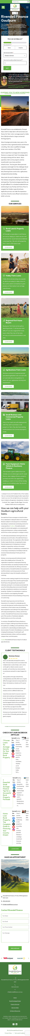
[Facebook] (13, 745)
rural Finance (22, 234)
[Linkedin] (13, 748)
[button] (7, 726)
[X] (13, 751)
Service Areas (15, 1007)
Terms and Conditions (19, 1033)
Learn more (8, 247)
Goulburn (12, 526)
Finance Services (15, 1004)
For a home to (7, 45)
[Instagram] (13, 756)
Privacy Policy (8, 1033)
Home (15, 997)
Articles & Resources (15, 1011)
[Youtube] (13, 754)
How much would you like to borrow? (13, 60)
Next (7, 68)
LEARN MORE (15, 849)
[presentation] (1, 958)
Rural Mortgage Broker (15, 1001)
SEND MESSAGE (15, 948)
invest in (21, 47)
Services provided (8, 52)
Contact (3, 639)
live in (9, 47)
